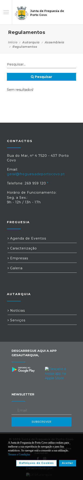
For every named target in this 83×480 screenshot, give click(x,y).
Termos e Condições (19, 454)
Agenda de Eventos (27, 238)
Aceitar (67, 463)
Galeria (16, 268)
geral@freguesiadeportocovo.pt (36, 174)
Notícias (17, 310)
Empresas (18, 258)
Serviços (17, 320)
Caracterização (23, 248)
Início (12, 42)
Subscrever (41, 421)
